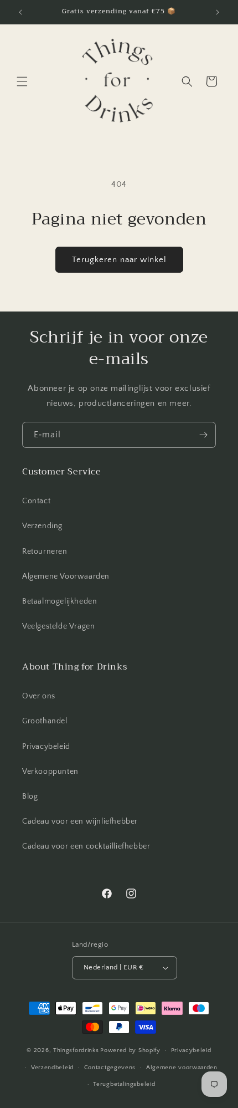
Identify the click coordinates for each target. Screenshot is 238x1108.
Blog (30, 796)
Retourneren (45, 551)
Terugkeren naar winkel (119, 259)
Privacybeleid (46, 746)
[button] (22, 81)
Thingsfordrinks (76, 1050)
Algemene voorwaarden (182, 1067)
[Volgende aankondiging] (217, 12)
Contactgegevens (110, 1067)
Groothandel (45, 721)
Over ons (38, 696)
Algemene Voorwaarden (66, 576)
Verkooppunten (50, 771)
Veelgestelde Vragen (58, 626)
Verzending (42, 526)
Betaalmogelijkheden (59, 601)
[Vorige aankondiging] (20, 12)
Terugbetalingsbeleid (124, 1084)
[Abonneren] (203, 435)
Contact (36, 501)
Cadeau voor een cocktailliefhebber (86, 846)
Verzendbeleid (52, 1067)
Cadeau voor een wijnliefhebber (80, 821)
